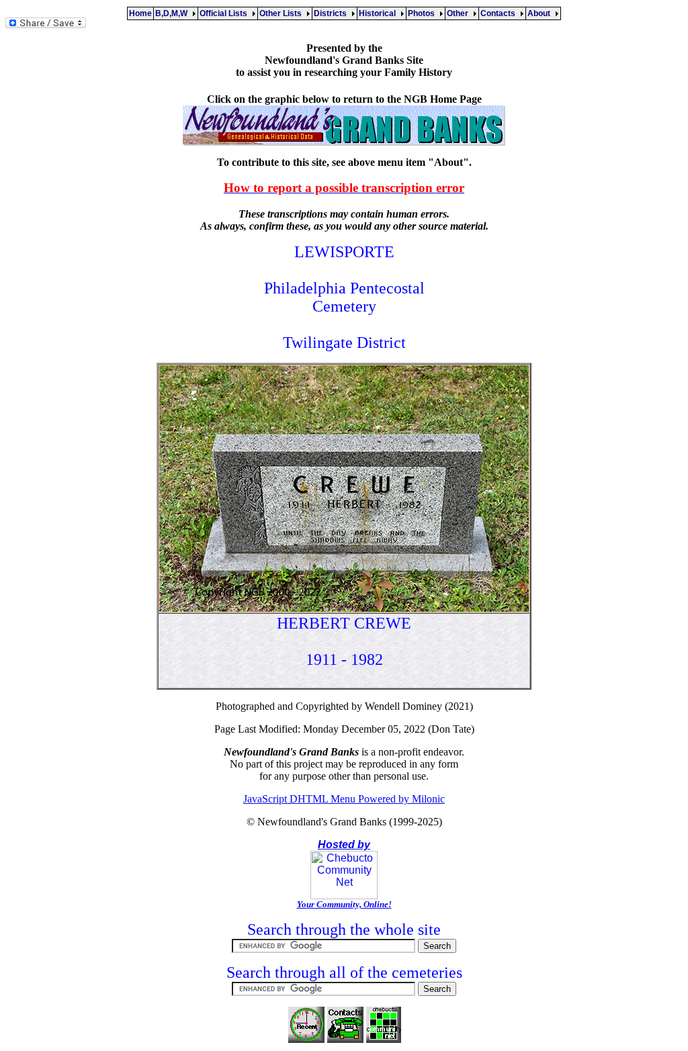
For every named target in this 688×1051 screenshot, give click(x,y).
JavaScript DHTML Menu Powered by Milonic (344, 799)
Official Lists (225, 13)
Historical (379, 13)
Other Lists (282, 13)
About (540, 13)
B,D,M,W (173, 13)
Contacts (499, 13)
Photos (423, 13)
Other (459, 13)
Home (140, 13)
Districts (332, 13)
